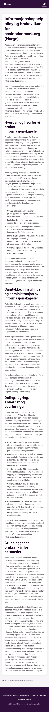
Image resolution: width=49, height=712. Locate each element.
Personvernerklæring (38, 695)
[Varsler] (44, 4)
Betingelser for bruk (24, 699)
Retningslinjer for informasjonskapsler (16, 695)
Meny (8, 4)
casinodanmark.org (35, 704)
